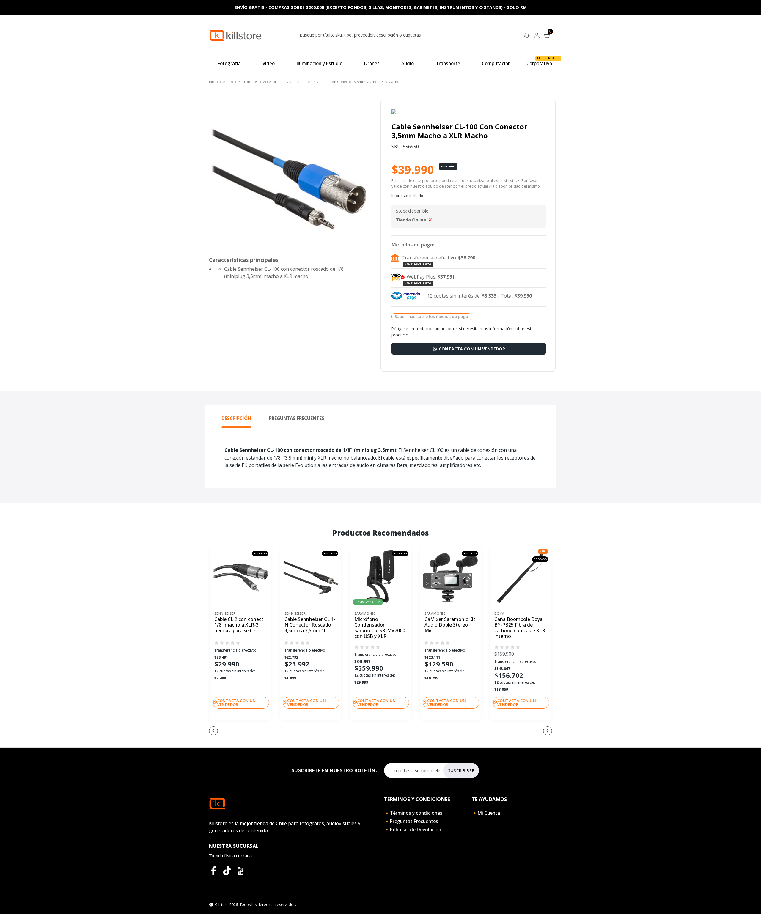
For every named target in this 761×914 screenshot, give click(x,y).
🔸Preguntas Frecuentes (411, 821)
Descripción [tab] (236, 418)
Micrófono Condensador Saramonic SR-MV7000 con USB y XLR (379, 627)
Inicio (213, 81)
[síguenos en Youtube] (240, 870)
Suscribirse (461, 770)
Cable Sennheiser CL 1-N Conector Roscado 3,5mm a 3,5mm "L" (309, 625)
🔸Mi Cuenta (486, 813)
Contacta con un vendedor (471, 349)
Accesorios (272, 81)
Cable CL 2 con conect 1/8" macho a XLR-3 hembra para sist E (238, 625)
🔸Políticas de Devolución (412, 830)
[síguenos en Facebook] (213, 870)
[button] (345, 731)
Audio (228, 81)
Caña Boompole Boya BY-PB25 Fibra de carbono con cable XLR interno (519, 627)
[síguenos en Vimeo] (227, 870)
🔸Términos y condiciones (413, 813)
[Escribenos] (527, 34)
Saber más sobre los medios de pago (431, 316)
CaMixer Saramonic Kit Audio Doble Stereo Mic (449, 625)
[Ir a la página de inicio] (235, 35)
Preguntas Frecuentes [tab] (296, 418)
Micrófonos (248, 81)
